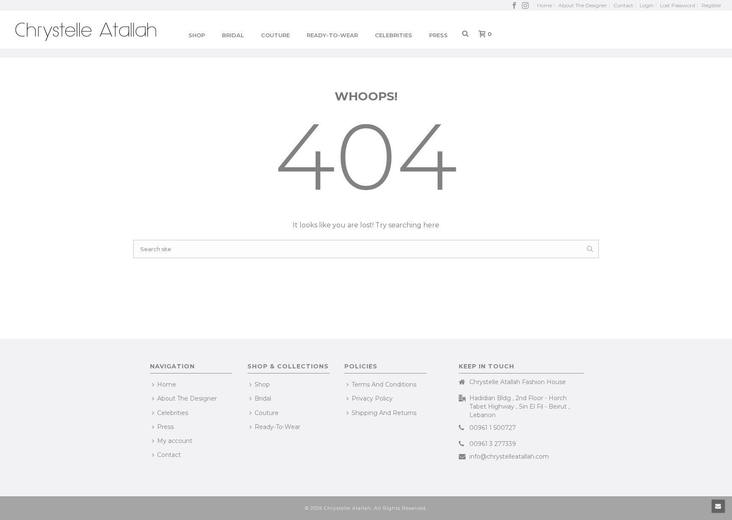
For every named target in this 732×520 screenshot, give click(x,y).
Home (166, 384)
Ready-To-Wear (332, 35)
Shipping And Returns (384, 413)
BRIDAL (233, 35)
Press (438, 35)
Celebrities (393, 35)
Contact (169, 455)
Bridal (263, 398)
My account (174, 441)
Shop (197, 35)
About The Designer (187, 398)
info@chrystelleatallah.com (509, 456)
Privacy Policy (372, 398)
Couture (275, 35)
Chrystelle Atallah (347, 508)
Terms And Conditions (384, 384)
